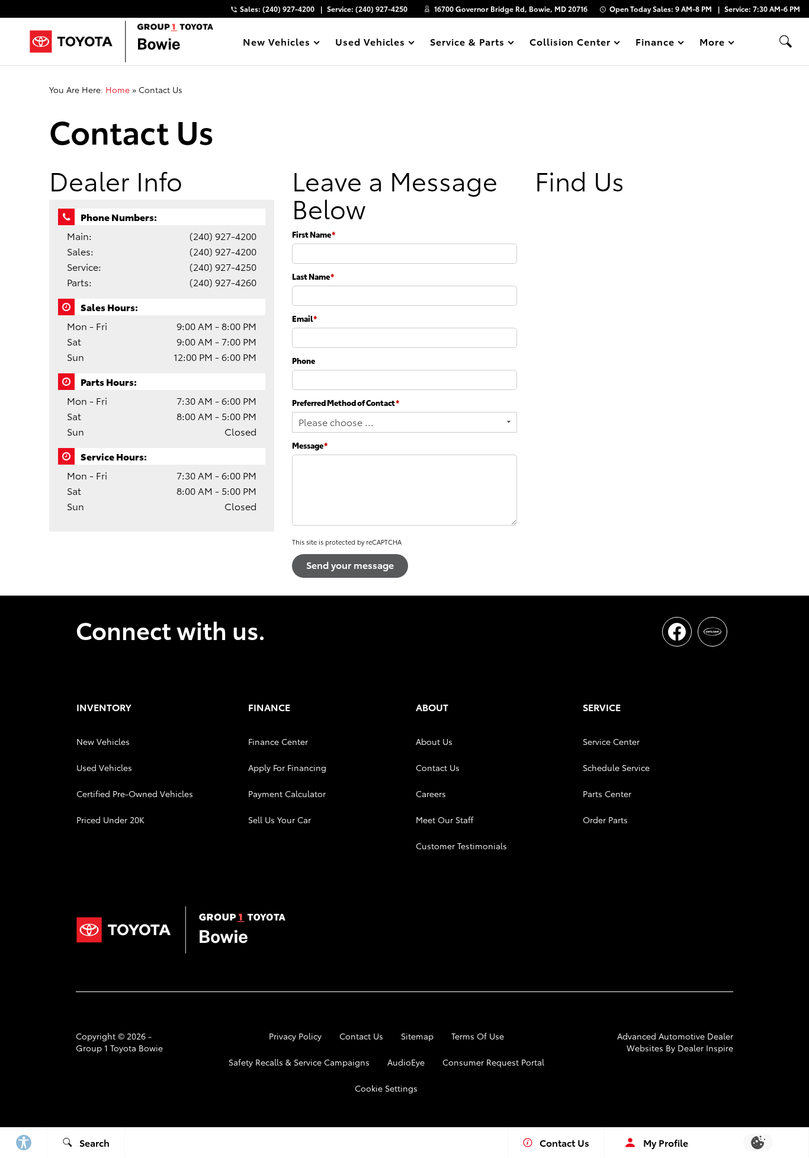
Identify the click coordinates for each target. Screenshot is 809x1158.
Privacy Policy (295, 1036)
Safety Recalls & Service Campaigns (299, 1062)
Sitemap (417, 1036)
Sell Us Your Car (279, 820)
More (712, 43)
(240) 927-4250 (223, 266)
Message (310, 445)
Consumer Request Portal (493, 1062)
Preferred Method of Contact (345, 402)
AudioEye (406, 1062)
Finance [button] (655, 43)
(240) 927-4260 (223, 282)
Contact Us (438, 767)
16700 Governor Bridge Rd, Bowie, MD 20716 (511, 9)
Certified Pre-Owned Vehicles (134, 793)
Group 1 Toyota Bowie (119, 1048)
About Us (434, 741)
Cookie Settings (386, 1088)
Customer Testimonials (461, 846)
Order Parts (605, 820)
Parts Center (607, 793)
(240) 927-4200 (223, 235)
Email (304, 318)
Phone (303, 360)
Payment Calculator (287, 793)
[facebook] (677, 632)
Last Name (313, 276)
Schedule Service (616, 767)
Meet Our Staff (444, 820)
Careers (431, 793)
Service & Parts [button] (466, 43)
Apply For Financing (287, 767)
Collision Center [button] (570, 43)
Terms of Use (477, 1036)
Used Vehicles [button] (370, 43)
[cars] (712, 632)
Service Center (611, 741)
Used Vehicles (104, 767)
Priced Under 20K (110, 820)
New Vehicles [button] (276, 43)
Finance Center (278, 741)
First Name (313, 234)
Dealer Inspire (705, 1048)
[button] (785, 41)
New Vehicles (103, 741)
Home (117, 89)
